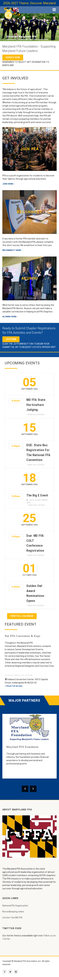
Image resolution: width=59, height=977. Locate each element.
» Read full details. (35, 415)
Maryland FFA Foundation (22, 746)
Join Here (7, 184)
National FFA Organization (15, 905)
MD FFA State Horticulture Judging (35, 405)
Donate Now (13, 57)
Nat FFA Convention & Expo (22, 635)
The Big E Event (37, 495)
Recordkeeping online (13, 911)
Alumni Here (9, 316)
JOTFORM (11, 339)
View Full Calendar (21, 616)
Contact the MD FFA (12, 917)
